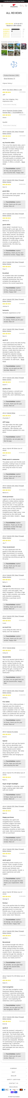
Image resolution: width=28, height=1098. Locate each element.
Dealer (13, 1075)
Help (13, 1072)
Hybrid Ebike (11, 413)
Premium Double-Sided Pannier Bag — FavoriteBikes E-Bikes (13, 112)
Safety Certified (13, 1079)
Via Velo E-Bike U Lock (14, 89)
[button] (6, 29)
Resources (13, 1087)
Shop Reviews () (9, 78)
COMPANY (13, 1068)
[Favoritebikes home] (14, 5)
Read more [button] (6, 246)
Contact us (13, 1083)
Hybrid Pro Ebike (12, 732)
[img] (14, 24)
